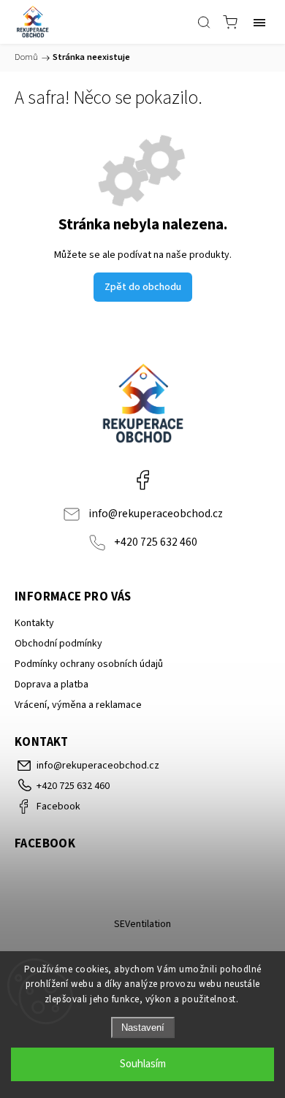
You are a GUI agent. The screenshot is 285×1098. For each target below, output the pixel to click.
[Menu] (259, 22)
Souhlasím (143, 1064)
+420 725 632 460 (155, 542)
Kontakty (34, 623)
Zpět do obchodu (142, 287)
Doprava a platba (51, 684)
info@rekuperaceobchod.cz (155, 514)
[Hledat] (204, 22)
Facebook (142, 480)
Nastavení (142, 1027)
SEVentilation (142, 924)
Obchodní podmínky (58, 643)
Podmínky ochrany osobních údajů (89, 664)
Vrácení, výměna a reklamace (78, 705)
